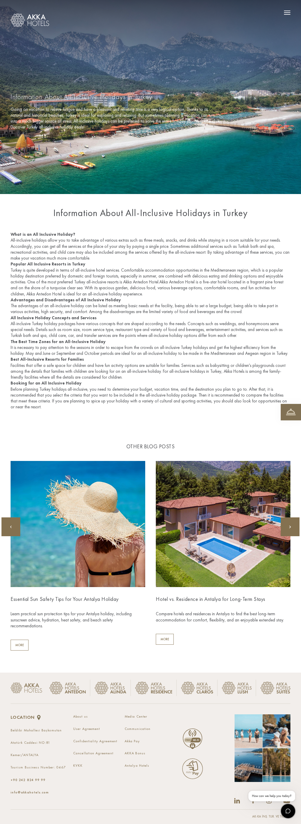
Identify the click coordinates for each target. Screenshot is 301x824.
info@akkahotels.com (30, 792)
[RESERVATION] (291, 412)
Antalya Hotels (137, 766)
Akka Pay (132, 741)
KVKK (78, 766)
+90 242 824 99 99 (28, 780)
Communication (137, 729)
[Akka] (26, 688)
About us (80, 716)
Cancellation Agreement (93, 753)
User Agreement (86, 729)
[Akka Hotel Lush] (237, 688)
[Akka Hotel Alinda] (110, 688)
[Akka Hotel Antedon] (66, 688)
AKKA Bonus (135, 753)
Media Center (136, 716)
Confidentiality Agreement (95, 741)
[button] (290, 526)
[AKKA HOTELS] (31, 19)
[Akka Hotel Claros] (197, 688)
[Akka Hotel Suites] (273, 688)
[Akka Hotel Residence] (154, 688)
